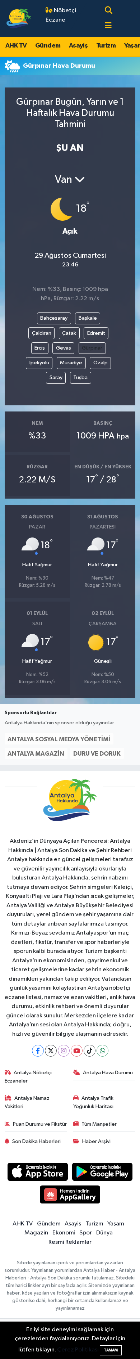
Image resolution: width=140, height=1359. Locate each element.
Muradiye (71, 362)
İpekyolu (39, 362)
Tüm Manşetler (99, 1124)
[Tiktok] (89, 1051)
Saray (56, 377)
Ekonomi (63, 1233)
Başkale (88, 318)
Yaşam (115, 1224)
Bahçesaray (53, 318)
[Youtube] (77, 1051)
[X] (51, 1051)
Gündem (47, 45)
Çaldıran (41, 333)
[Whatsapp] (102, 1051)
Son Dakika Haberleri (36, 1141)
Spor (85, 1233)
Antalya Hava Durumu (108, 1072)
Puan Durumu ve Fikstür (40, 1124)
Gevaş (63, 348)
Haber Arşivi (96, 1141)
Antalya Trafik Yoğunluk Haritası (93, 1102)
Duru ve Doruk (97, 754)
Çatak (69, 333)
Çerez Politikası (78, 1350)
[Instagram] (64, 1051)
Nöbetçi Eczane (61, 15)
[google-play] (102, 1173)
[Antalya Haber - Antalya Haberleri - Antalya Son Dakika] (19, 18)
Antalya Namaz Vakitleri (27, 1102)
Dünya (104, 1233)
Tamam (111, 1350)
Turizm (106, 45)
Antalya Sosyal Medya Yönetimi (59, 739)
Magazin (36, 1233)
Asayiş (78, 45)
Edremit (96, 333)
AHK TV (16, 45)
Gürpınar (92, 348)
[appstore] (37, 1173)
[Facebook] (38, 1051)
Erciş (39, 348)
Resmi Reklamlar (70, 1242)
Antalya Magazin (36, 754)
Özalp (100, 362)
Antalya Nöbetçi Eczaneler (28, 1076)
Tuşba (80, 377)
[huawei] (70, 1196)
